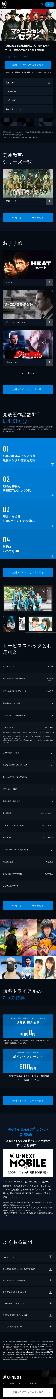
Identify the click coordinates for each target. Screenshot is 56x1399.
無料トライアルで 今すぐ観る (28, 65)
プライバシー (23, 1383)
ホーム (5, 1383)
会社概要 (13, 1383)
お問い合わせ (34, 1383)
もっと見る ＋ (28, 373)
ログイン (49, 4)
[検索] (42, 4)
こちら (48, 72)
